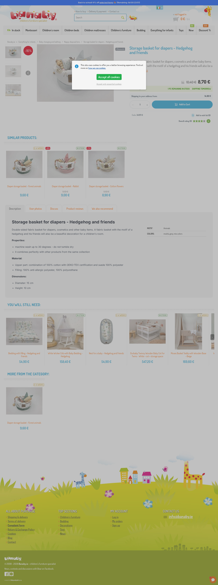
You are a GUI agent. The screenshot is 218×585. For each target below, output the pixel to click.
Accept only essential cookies (109, 84)
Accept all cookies (109, 77)
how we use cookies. (97, 68)
